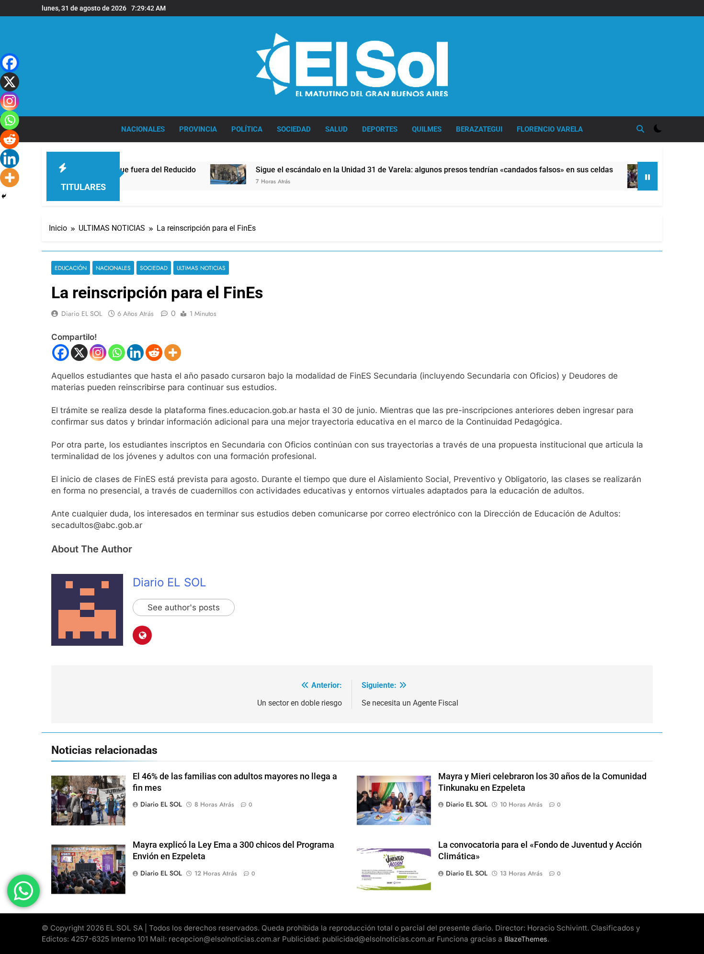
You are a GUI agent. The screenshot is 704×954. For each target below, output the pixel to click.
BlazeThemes (525, 939)
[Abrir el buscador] (640, 129)
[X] (79, 352)
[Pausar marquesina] (647, 176)
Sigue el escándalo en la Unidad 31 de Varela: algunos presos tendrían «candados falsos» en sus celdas (405, 169)
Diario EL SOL (81, 313)
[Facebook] (60, 352)
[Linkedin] (135, 352)
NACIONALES (143, 129)
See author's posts (184, 607)
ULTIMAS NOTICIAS (201, 268)
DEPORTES (379, 129)
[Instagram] (98, 352)
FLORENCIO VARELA (550, 129)
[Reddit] (154, 352)
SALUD (336, 129)
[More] (172, 352)
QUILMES (427, 129)
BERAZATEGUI (479, 129)
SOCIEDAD (294, 129)
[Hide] (4, 196)
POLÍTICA (246, 129)
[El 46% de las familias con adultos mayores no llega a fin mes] (617, 176)
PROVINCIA (198, 129)
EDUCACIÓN (71, 268)
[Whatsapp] (116, 352)
